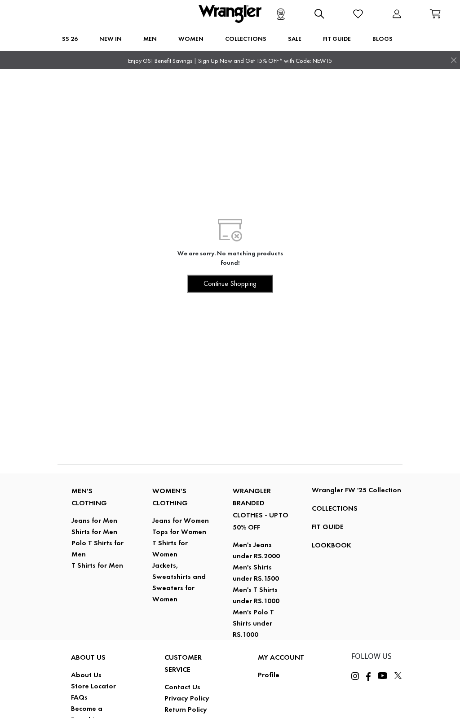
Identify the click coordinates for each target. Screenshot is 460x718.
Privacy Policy (186, 698)
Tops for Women (179, 531)
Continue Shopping (230, 283)
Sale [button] (294, 39)
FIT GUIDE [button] (337, 39)
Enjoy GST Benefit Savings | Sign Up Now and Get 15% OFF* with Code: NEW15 (230, 61)
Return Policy (185, 709)
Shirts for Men (94, 531)
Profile (268, 674)
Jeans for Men (94, 520)
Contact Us (182, 687)
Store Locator (93, 686)
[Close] (454, 60)
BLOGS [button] (382, 39)
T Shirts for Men (97, 565)
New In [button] (110, 39)
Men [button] (150, 39)
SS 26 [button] (70, 39)
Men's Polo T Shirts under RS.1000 (253, 623)
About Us (86, 674)
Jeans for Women (180, 520)
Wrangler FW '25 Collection (356, 490)
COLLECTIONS (335, 508)
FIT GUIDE (328, 526)
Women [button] (190, 39)
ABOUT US (88, 657)
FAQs (79, 697)
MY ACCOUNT (281, 657)
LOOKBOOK (331, 545)
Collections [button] (245, 39)
